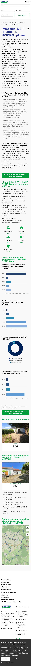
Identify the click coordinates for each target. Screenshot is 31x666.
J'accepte (5, 659)
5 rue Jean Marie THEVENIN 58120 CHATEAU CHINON (22, 614)
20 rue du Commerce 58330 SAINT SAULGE (21, 625)
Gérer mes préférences (7, 662)
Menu (28, 2)
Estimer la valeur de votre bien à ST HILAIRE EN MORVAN (15, 412)
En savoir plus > (6, 628)
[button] (15, 358)
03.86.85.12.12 (21, 619)
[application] (15, 282)
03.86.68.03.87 (22, 630)
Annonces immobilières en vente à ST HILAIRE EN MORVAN (15, 175)
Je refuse (16, 658)
